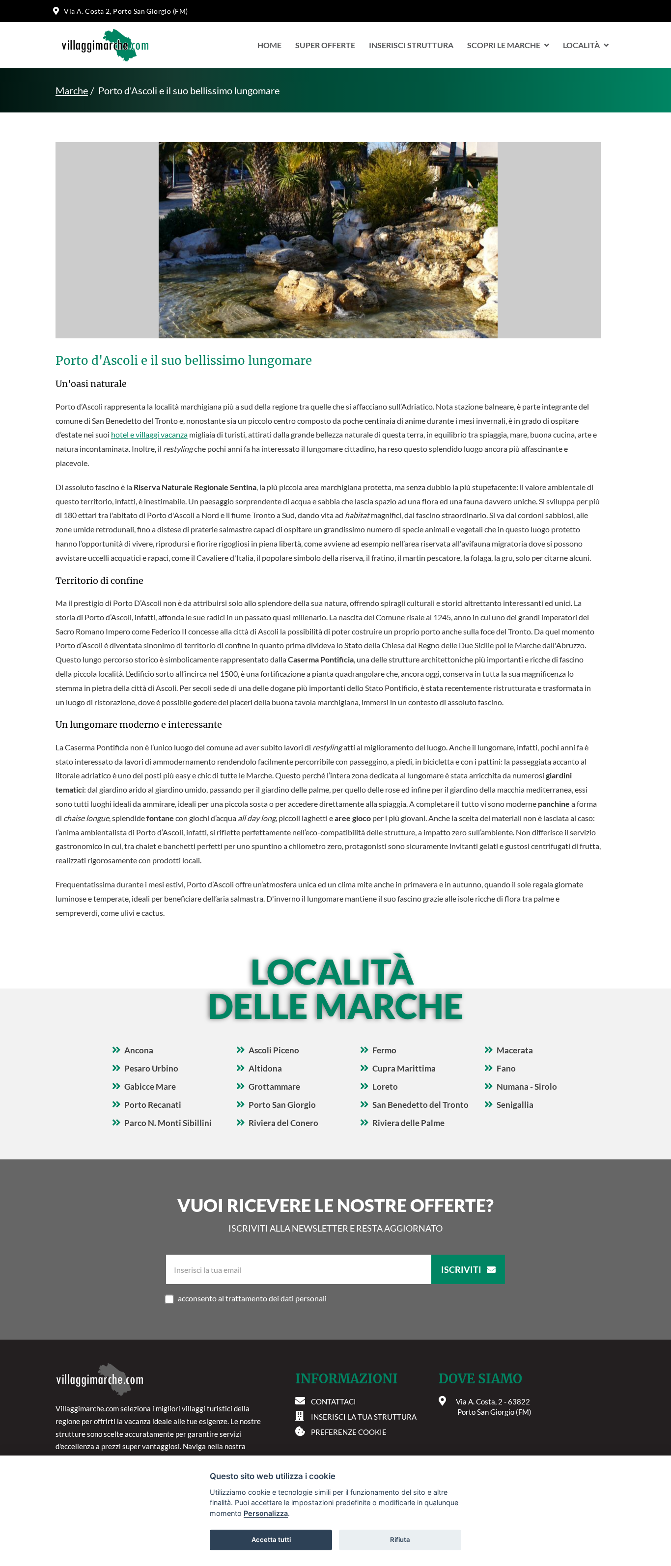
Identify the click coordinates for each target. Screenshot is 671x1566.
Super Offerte (325, 45)
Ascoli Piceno (274, 1050)
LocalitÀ (581, 45)
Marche (72, 90)
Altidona (265, 1068)
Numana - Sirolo (527, 1086)
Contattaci (333, 1401)
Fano (506, 1068)
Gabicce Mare (150, 1086)
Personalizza (266, 1513)
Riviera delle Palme (408, 1123)
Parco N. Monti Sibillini (168, 1123)
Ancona (138, 1050)
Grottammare (274, 1086)
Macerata (515, 1050)
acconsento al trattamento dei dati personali (252, 1298)
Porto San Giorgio (282, 1104)
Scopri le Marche (503, 45)
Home (269, 45)
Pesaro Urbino (151, 1068)
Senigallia (515, 1104)
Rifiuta (400, 1539)
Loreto (385, 1086)
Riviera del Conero (283, 1123)
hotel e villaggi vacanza (149, 434)
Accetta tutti (271, 1539)
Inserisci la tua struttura (364, 1416)
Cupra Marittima (404, 1068)
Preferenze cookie (349, 1432)
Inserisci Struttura (411, 45)
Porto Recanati (152, 1104)
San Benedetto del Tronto (420, 1104)
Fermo (384, 1050)
